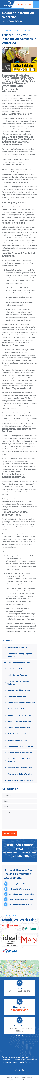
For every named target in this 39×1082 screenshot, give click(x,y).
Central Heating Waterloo (17, 740)
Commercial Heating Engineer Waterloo (19, 655)
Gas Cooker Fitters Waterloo (19, 715)
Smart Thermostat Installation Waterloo (19, 760)
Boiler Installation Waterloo (18, 662)
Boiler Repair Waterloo (16, 669)
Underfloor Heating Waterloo (19, 734)
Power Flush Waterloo (16, 696)
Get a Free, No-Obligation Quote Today (19, 850)
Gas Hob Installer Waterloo (18, 728)
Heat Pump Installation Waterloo (20, 780)
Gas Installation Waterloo (17, 709)
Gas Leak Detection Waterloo (19, 768)
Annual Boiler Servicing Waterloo (21, 703)
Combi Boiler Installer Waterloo (20, 746)
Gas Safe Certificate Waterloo (20, 690)
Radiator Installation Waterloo (19, 753)
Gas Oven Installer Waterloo (19, 721)
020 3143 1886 (24, 4)
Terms (30, 1080)
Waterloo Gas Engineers (23, 1077)
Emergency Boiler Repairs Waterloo (18, 682)
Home (4, 21)
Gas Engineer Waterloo (17, 647)
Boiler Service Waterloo (17, 675)
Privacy (25, 1080)
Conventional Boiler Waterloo (19, 774)
